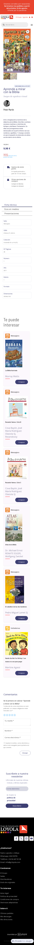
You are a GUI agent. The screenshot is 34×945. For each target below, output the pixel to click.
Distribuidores (6, 879)
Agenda (25, 17)
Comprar (21, 382)
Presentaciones (11, 213)
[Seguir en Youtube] (31, 838)
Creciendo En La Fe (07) (22, 86)
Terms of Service (28, 941)
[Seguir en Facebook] (16, 838)
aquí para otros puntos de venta (10, 156)
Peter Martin (8, 109)
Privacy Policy (23, 940)
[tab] (17, 205)
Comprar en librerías (17, 184)
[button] (27, 31)
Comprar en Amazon (17, 186)
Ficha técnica (10, 205)
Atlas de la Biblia (10, 545)
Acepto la (11, 798)
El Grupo (19, 17)
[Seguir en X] (21, 838)
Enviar (25, 753)
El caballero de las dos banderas (16, 607)
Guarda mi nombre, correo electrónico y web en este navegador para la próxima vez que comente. (16, 745)
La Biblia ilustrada (11, 370)
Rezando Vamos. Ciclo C (13, 482)
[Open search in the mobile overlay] (14, 24)
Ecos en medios (11, 209)
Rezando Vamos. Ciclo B (13, 422)
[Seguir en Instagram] (26, 838)
